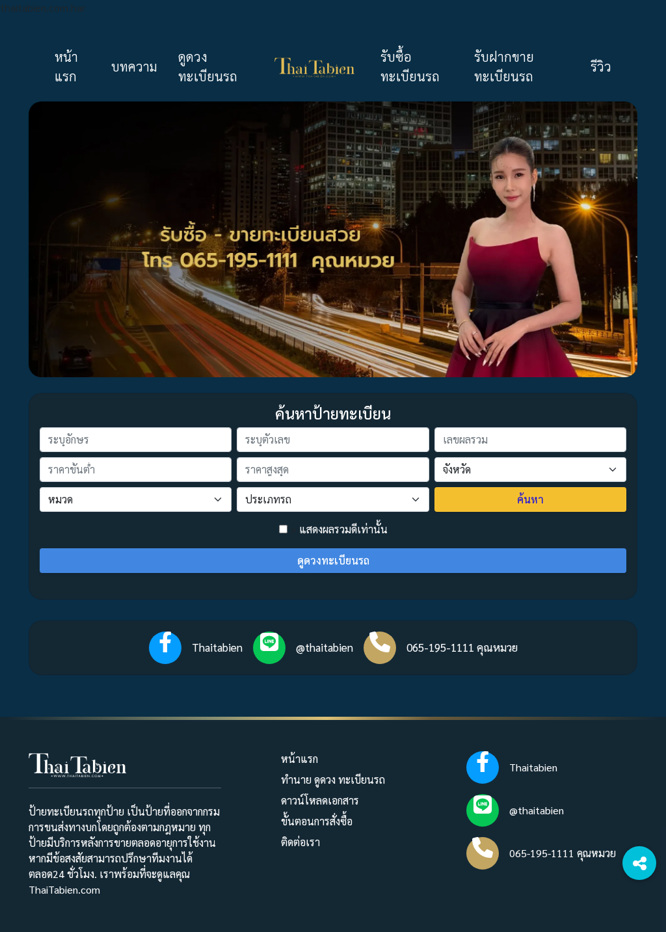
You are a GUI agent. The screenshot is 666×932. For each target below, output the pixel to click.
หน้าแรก (66, 66)
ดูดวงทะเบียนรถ (207, 66)
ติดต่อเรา (300, 842)
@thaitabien (324, 647)
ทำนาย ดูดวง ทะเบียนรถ (333, 779)
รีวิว (601, 66)
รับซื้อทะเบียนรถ (410, 66)
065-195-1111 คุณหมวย (462, 647)
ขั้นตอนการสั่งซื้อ (317, 821)
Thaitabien (217, 647)
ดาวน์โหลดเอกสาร (320, 800)
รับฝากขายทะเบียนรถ (504, 66)
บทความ (134, 66)
